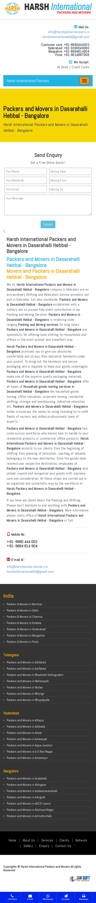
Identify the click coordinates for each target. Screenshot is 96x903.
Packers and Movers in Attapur (25, 720)
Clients (64, 840)
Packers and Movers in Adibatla (26, 726)
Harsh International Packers (28, 80)
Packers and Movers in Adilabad (26, 662)
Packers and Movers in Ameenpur (27, 758)
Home (12, 840)
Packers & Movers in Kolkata (24, 623)
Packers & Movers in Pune (22, 642)
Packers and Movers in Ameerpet (27, 739)
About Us (29, 840)
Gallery (28, 845)
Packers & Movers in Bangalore (26, 635)
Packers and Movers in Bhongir (25, 694)
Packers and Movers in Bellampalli (28, 681)
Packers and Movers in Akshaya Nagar (30, 810)
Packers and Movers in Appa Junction (29, 745)
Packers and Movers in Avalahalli (27, 778)
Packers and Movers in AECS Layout (29, 803)
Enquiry (44, 845)
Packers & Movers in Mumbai (24, 604)
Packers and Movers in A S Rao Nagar (30, 752)
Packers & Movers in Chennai (24, 617)
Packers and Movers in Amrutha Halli (29, 816)
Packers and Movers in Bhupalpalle (28, 700)
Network (81, 840)
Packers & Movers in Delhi (22, 610)
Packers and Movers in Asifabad (26, 669)
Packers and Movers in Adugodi (26, 797)
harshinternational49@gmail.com (65, 36)
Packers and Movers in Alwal (24, 733)
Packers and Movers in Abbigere (26, 785)
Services (47, 840)
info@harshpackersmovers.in (68, 32)
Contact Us (63, 845)
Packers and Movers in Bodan (25, 687)
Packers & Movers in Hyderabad (26, 629)
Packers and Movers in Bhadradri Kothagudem (35, 675)
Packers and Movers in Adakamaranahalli (32, 791)
